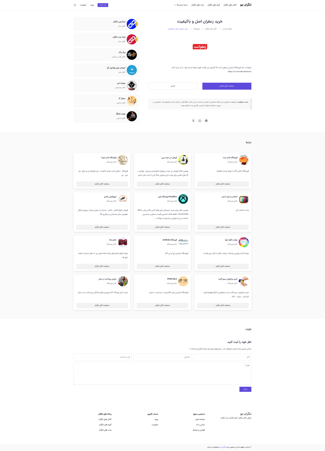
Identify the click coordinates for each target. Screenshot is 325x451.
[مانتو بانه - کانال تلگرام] (123, 242)
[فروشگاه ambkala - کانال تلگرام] (183, 242)
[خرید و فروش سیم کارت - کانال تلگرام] (244, 281)
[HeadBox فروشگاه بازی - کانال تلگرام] (183, 199)
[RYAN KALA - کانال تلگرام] (183, 281)
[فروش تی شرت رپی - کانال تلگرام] (183, 160)
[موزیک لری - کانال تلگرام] (132, 85)
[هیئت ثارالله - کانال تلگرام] (132, 116)
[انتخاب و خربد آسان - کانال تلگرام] (244, 199)
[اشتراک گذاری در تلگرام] (206, 120)
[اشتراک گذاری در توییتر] (193, 120)
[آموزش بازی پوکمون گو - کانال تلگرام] (132, 70)
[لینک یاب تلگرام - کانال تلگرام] (132, 39)
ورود (92, 5)
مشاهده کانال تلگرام (227, 86)
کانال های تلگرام (230, 5)
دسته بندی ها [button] (182, 5)
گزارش (172, 86)
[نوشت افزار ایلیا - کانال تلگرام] (244, 242)
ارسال (245, 389)
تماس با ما (200, 424)
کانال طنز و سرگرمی (118, 57)
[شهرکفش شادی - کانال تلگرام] (123, 199)
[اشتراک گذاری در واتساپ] (200, 120)
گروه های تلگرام (214, 5)
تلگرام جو (245, 414)
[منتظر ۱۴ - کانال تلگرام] (132, 100)
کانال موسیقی (120, 87)
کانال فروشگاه (232, 162)
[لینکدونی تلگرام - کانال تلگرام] (132, 24)
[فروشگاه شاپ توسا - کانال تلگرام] (123, 160)
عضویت (83, 5)
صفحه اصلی (200, 419)
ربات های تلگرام (198, 5)
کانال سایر (121, 26)
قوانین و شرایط (199, 430)
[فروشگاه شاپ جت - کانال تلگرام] (244, 160)
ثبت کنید (103, 5)
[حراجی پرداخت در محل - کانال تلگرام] (123, 281)
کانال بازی (121, 72)
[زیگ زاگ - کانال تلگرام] (132, 54)
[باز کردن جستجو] (75, 5)
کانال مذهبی (121, 103)
